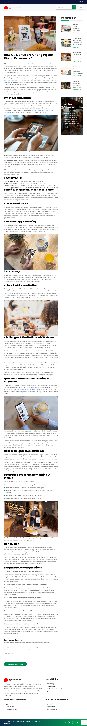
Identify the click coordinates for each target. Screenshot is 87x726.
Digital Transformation (55, 689)
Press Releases (11, 709)
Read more (76, 33)
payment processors (11, 80)
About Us (6, 2)
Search (74, 7)
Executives (10, 707)
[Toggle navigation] (81, 7)
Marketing (50, 684)
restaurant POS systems (27, 390)
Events (49, 691)
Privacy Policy (52, 709)
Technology (51, 686)
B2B (7, 704)
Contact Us (14, 2)
